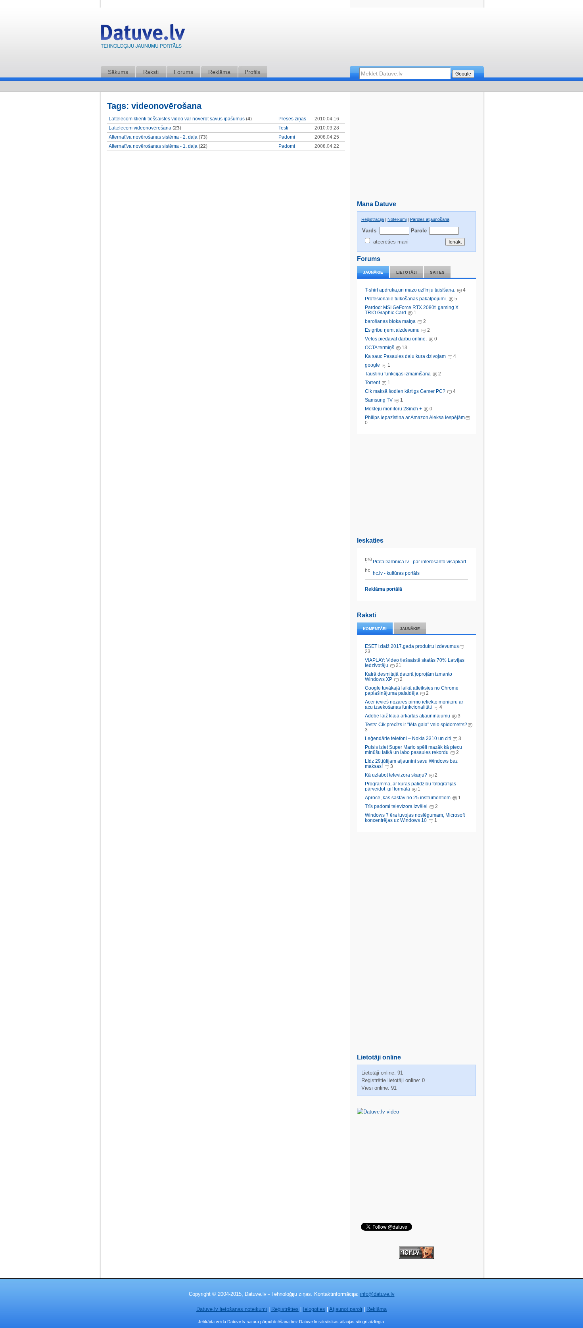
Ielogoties (314, 1309)
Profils (252, 72)
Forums (183, 72)
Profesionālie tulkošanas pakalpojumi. (406, 299)
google (372, 365)
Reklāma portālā (383, 589)
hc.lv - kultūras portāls (396, 573)
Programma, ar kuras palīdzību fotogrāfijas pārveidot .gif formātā (410, 786)
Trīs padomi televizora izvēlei (396, 806)
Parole (418, 231)
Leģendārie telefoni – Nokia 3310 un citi (408, 738)
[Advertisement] (416, 484)
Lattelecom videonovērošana (140, 128)
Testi (283, 128)
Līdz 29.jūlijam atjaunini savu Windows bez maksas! (411, 763)
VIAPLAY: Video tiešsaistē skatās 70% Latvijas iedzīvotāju (414, 662)
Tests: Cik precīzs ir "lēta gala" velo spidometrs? (416, 724)
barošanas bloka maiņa (390, 321)
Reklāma (219, 72)
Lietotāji (406, 272)
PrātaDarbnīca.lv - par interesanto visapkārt (419, 561)
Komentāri (375, 628)
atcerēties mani (390, 242)
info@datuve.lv (377, 1294)
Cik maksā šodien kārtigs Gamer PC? (405, 391)
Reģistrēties (285, 1309)
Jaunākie (373, 272)
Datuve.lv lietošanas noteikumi (231, 1309)
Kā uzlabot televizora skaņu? (396, 775)
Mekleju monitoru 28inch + (393, 409)
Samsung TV (379, 400)
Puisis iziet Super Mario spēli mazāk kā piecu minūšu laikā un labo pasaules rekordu (413, 749)
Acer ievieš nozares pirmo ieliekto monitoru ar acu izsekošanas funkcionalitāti (414, 704)
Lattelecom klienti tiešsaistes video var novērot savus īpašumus (177, 119)
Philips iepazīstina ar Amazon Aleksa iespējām (415, 417)
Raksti (151, 72)
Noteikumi (397, 219)
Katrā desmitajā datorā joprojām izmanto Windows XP (408, 676)
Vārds (369, 231)
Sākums (118, 72)
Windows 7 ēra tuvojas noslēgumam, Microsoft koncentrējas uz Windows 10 (415, 817)
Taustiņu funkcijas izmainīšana (398, 374)
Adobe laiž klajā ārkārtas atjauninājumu (407, 716)
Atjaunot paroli (345, 1309)
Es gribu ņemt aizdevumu (392, 330)
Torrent (372, 382)
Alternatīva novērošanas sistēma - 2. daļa (153, 137)
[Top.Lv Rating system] (416, 1257)
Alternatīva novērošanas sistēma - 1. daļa (153, 146)
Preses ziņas (292, 119)
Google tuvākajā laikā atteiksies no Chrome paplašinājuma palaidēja (411, 690)
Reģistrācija (372, 219)
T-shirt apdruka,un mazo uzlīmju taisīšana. (410, 290)
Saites (437, 272)
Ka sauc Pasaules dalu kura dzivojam (405, 356)
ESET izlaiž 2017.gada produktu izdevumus (412, 646)
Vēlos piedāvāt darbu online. (396, 339)
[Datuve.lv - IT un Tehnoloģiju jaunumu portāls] (143, 38)
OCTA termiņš (380, 347)
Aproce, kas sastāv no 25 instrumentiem (408, 797)
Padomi (286, 137)
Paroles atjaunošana (429, 219)
